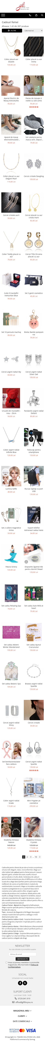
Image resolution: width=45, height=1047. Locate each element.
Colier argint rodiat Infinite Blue (11, 451)
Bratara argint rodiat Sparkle (33, 684)
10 (36, 857)
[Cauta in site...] (42, 15)
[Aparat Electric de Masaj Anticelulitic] (11, 85)
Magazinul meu (21, 1010)
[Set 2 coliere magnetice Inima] (11, 515)
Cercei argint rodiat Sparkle (34, 762)
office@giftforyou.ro (24, 1002)
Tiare (4, 912)
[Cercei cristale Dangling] (34, 163)
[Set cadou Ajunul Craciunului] (34, 632)
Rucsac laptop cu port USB (34, 490)
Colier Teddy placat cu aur (11, 255)
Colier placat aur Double (11, 60)
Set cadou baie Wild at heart (33, 607)
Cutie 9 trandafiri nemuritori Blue (11, 294)
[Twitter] (25, 983)
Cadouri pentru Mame (10, 926)
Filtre (13, 30)
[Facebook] (20, 983)
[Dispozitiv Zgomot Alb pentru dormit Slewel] (34, 554)
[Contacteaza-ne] (30, 15)
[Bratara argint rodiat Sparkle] (34, 671)
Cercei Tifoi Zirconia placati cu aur (34, 255)
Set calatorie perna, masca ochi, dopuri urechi (34, 138)
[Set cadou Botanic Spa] (11, 671)
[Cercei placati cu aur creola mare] (34, 202)
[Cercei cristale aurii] (11, 202)
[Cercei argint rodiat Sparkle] (34, 749)
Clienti (21, 1016)
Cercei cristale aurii (11, 215)
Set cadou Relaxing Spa (11, 606)
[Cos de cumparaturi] (36, 15)
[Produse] (3, 16)
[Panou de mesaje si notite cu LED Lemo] (34, 85)
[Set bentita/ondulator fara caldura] (11, 749)
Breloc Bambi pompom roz (33, 333)
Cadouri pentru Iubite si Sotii (12, 919)
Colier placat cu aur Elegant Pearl (11, 177)
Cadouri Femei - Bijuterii (11, 905)
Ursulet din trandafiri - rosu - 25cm (11, 412)
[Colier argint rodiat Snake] (11, 788)
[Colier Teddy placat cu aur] (11, 241)
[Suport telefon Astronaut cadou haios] (34, 515)
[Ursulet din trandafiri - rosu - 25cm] (11, 398)
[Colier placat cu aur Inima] (34, 47)
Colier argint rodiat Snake (11, 801)
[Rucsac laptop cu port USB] (34, 476)
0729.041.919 (24, 998)
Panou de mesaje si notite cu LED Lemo (34, 99)
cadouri (16, 872)
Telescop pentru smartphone (34, 451)
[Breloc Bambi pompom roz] (34, 319)
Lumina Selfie (11, 489)
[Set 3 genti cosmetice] (34, 280)
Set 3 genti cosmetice (34, 293)
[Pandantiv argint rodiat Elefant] (34, 398)
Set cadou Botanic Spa (11, 683)
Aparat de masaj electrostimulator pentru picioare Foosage (11, 138)
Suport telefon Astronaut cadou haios (33, 529)
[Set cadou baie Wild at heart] (34, 593)
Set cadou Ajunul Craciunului (34, 645)
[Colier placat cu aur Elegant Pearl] (11, 163)
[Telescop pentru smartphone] (34, 437)
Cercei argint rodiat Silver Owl (34, 373)
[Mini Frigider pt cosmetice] (34, 788)
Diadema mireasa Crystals (33, 841)
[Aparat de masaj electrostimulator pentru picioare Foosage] (11, 124)
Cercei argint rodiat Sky (11, 372)
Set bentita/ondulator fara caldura (11, 762)
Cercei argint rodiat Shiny (11, 723)
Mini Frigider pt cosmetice (33, 801)
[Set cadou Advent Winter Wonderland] (11, 632)
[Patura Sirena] (11, 554)
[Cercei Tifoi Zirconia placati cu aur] (34, 241)
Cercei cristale (34, 722)
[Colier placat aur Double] (11, 46)
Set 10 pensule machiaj (11, 332)
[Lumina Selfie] (11, 476)
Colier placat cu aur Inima (34, 60)
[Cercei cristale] (34, 710)
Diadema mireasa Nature (11, 841)
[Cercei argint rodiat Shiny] (11, 710)
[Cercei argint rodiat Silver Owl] (34, 358)
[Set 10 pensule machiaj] (11, 319)
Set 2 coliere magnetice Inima (11, 529)
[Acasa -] (22, 6)
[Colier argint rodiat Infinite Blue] (11, 437)
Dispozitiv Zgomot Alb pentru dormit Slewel (34, 568)
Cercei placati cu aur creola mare (33, 216)
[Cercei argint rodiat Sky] (11, 359)
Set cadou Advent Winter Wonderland (11, 645)
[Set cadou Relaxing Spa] (11, 593)
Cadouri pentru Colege (10, 933)
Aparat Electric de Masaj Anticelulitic (11, 99)
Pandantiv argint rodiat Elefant (34, 412)
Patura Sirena (11, 567)
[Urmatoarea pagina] (39, 857)
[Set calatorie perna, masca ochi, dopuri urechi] (34, 124)
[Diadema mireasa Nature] (11, 827)
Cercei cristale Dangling (34, 176)
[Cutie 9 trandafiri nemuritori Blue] (11, 280)
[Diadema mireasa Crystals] (34, 827)
